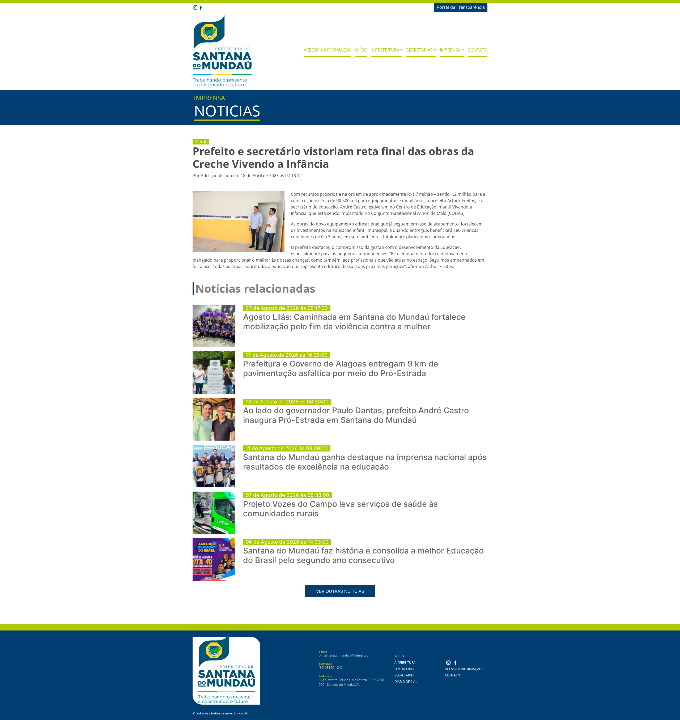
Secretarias (404, 675)
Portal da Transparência (461, 7)
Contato (477, 50)
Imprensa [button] (450, 50)
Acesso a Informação (327, 50)
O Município (404, 669)
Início (361, 50)
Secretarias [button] (419, 50)
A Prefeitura (404, 662)
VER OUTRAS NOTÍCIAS (340, 591)
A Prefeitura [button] (385, 50)
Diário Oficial (405, 681)
